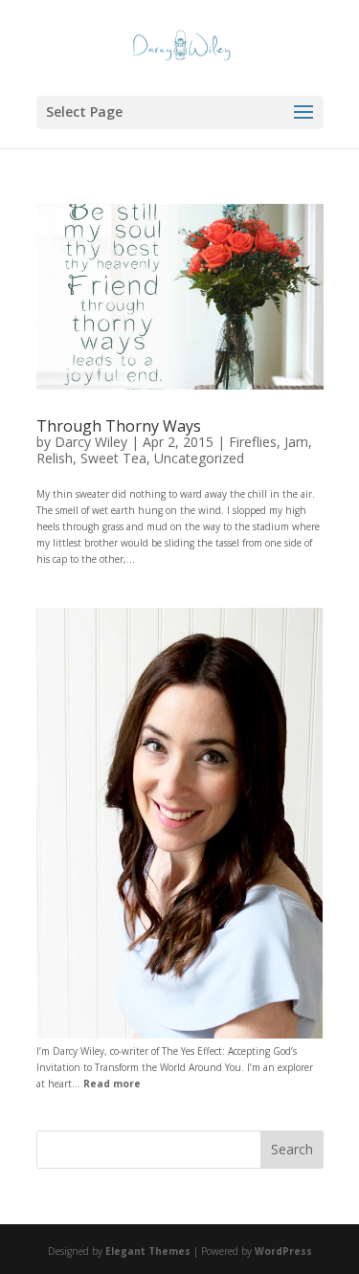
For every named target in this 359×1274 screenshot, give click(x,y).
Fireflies (253, 442)
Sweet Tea (113, 458)
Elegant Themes (148, 1251)
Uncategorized (199, 458)
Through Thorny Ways (118, 425)
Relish (54, 458)
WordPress (283, 1251)
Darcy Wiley (91, 442)
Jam (296, 442)
